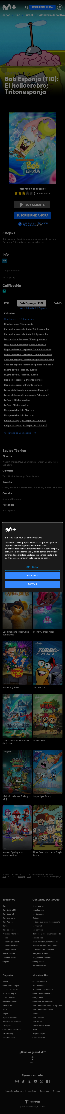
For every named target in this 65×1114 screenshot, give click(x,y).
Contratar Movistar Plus (42, 1002)
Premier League (9, 994)
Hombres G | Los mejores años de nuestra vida (46, 936)
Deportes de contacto (12, 1021)
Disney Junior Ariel (43, 631)
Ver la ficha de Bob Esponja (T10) (20, 433)
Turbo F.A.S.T (40, 687)
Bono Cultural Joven (41, 1025)
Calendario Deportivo (12, 1029)
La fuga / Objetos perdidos (17, 400)
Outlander (36, 918)
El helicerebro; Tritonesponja (18, 324)
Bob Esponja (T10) (31, 303)
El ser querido (38, 906)
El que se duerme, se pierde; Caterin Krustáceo (27, 349)
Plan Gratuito (38, 1018)
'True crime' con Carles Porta (44, 946)
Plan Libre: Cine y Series (42, 1010)
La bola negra (38, 910)
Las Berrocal (37, 930)
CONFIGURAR (32, 567)
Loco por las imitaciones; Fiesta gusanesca (25, 344)
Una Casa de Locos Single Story (47, 854)
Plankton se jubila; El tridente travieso (23, 385)
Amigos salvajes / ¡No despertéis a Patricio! (25, 425)
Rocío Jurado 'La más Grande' (45, 942)
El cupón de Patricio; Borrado (18, 415)
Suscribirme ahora (42, 7)
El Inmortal (37, 926)
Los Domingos (38, 914)
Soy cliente (35, 205)
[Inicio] (9, 7)
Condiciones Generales (42, 994)
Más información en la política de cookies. (32, 558)
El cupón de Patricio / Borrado (19, 410)
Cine (17, 15)
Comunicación (38, 1037)
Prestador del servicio (14, 1091)
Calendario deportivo (51, 15)
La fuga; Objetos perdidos (16, 405)
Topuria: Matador (10, 1018)
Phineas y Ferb (11, 687)
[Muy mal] (16, 193)
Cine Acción (8, 922)
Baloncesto (7, 1006)
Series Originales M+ (11, 942)
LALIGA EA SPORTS (10, 990)
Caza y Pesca (38, 962)
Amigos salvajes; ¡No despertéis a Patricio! (25, 420)
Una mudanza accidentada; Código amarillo (26, 334)
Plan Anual (37, 1021)
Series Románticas (10, 946)
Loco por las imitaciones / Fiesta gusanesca (25, 339)
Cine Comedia (9, 918)
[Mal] (20, 193)
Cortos (5, 926)
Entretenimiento (10, 958)
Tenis (5, 1010)
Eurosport (7, 1025)
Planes (35, 1014)
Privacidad (44, 1091)
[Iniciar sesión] (59, 7)
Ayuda (32, 1062)
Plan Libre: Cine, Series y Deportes (47, 1006)
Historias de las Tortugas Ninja (16, 798)
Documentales (9, 954)
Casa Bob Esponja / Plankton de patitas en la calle (29, 359)
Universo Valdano (10, 1002)
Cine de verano (9, 930)
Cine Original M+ (10, 910)
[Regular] (23, 193)
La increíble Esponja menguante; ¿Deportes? (26, 390)
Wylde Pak (39, 740)
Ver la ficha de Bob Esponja (33, 308)
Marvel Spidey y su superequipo (13, 854)
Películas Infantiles (10, 934)
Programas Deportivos (41, 958)
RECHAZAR (32, 576)
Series (6, 15)
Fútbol (29, 15)
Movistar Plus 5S (39, 966)
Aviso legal (32, 1091)
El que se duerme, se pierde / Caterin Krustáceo (28, 354)
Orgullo (6, 962)
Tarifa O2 (36, 1029)
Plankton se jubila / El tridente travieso (23, 380)
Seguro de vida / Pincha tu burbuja (21, 374)
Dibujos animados (40, 954)
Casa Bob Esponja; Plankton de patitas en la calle (28, 364)
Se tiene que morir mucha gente (46, 922)
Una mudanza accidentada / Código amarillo (26, 329)
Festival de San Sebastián (43, 950)
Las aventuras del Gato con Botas (16, 633)
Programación (9, 1037)
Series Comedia (9, 950)
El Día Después (9, 998)
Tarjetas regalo (38, 1033)
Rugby (5, 1014)
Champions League (11, 986)
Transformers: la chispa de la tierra (16, 742)
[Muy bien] (31, 193)
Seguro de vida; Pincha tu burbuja (20, 369)
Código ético (37, 998)
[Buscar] (26, 7)
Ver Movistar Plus (39, 982)
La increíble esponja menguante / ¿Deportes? (26, 395)
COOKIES (56, 1091)
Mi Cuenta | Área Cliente (42, 990)
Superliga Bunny (42, 796)
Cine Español (8, 914)
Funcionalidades (39, 986)
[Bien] (27, 193)
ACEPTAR (32, 584)
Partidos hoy (8, 1033)
